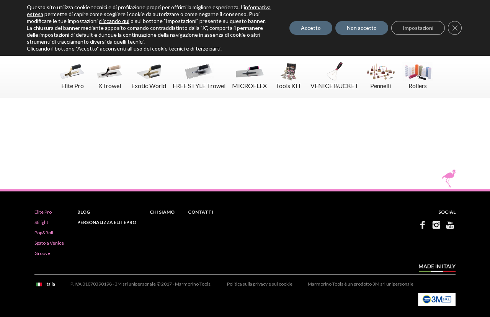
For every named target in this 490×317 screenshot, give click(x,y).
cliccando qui (114, 21)
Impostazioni (418, 28)
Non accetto (362, 28)
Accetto (311, 28)
